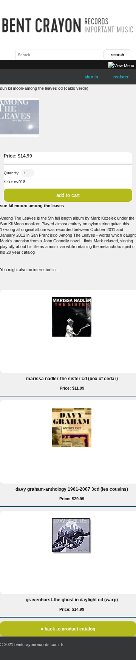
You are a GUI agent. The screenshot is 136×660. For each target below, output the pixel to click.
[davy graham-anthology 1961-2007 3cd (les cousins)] (71, 445)
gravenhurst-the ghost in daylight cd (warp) (72, 599)
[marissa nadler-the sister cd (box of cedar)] (71, 335)
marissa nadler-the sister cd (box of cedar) (72, 378)
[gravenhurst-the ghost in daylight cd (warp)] (71, 552)
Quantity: (12, 173)
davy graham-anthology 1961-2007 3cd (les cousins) (71, 489)
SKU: (8, 182)
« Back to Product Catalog (68, 629)
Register (120, 77)
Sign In (91, 77)
